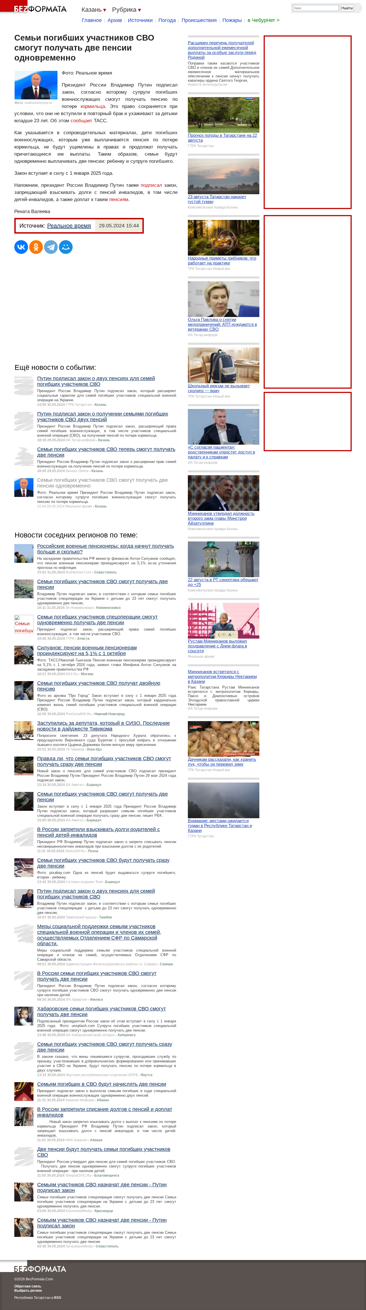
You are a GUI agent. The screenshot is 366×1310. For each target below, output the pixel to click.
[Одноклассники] (36, 247)
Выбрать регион (28, 1291)
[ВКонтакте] (21, 247)
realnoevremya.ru (38, 103)
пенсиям (118, 199)
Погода (167, 20)
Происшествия (199, 20)
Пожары (232, 20)
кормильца (93, 106)
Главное (92, 20)
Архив (115, 20)
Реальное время (69, 225)
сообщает (82, 120)
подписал (152, 185)
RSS (57, 1298)
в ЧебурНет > (264, 20)
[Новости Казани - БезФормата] (34, 7)
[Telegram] (51, 247)
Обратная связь (27, 1286)
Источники (140, 20)
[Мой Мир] (66, 247)
